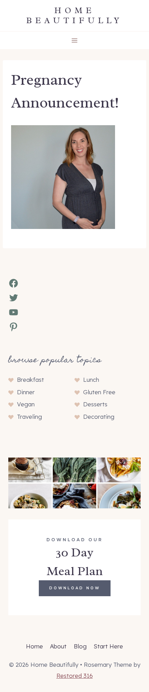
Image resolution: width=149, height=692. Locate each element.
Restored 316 (74, 675)
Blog (80, 646)
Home (34, 646)
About (58, 646)
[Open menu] (74, 40)
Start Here (108, 646)
